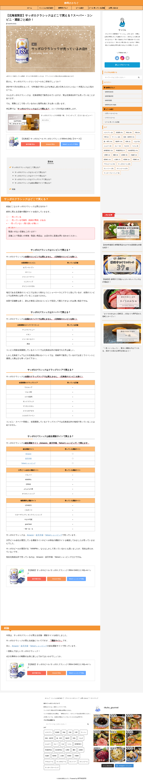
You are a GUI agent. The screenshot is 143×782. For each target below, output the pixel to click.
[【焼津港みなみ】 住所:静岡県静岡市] (101, 754)
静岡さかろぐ (71, 3)
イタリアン (108, 132)
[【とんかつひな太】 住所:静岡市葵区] (133, 754)
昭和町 (107, 159)
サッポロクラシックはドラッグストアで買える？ (33, 179)
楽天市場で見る (30, 144)
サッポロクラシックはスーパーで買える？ (30, 175)
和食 (129, 132)
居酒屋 (119, 132)
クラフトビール (110, 118)
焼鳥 (128, 141)
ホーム (29, 8)
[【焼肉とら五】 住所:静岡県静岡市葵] (133, 721)
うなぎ (137, 141)
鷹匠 (115, 155)
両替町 (126, 159)
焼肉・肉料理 (128, 137)
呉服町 (134, 155)
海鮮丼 (118, 141)
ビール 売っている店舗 (97, 8)
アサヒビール (109, 164)
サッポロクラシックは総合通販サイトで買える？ (33, 183)
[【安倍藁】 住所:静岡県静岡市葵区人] (101, 738)
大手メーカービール (111, 113)
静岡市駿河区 (109, 96)
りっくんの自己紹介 (46, 8)
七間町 (107, 155)
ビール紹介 (80, 8)
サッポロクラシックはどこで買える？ (26, 167)
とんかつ (107, 146)
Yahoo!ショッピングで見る (70, 144)
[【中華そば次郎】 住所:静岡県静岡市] (117, 721)
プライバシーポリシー (71, 698)
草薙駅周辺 (120, 150)
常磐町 (136, 159)
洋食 (137, 132)
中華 (106, 137)
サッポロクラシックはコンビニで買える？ (30, 172)
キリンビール (122, 168)
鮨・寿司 (108, 141)
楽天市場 (28, 458)
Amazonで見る (50, 144)
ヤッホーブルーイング (111, 173)
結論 (13, 189)
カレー (118, 146)
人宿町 (117, 159)
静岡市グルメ (63, 8)
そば (126, 146)
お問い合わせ (113, 8)
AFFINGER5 (81, 778)
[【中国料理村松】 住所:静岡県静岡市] (133, 738)
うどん (135, 146)
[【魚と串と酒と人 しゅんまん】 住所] (117, 738)
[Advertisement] (50, 609)
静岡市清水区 (109, 92)
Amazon (28, 454)
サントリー (108, 168)
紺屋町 (124, 155)
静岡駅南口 (108, 150)
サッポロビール (124, 164)
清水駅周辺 (133, 150)
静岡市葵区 (108, 100)
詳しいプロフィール (122, 65)
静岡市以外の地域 (110, 105)
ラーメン (116, 137)
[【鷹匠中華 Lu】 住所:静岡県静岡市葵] (101, 721)
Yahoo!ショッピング (28, 463)
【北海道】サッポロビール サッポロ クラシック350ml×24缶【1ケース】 (51, 138)
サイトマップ (94, 698)
